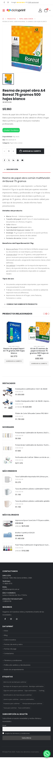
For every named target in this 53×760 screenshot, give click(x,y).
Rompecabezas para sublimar (32, 703)
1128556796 (6, 601)
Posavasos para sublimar (11, 703)
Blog (5, 635)
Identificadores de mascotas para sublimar (17, 695)
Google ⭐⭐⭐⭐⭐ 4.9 (25, 2)
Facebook (4, 160)
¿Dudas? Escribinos (11, 130)
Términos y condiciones (13, 660)
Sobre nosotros (10, 640)
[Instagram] (8, 2)
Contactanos (9, 653)
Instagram (11, 618)
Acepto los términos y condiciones (17, 733)
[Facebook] (4, 2)
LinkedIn (13, 160)
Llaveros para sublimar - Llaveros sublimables (18, 699)
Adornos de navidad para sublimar (14, 682)
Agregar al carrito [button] (14, 363)
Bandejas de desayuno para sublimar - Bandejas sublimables (23, 686)
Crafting (41, 690)
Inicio (6, 631)
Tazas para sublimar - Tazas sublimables (16, 708)
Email (22, 160)
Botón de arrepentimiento (14, 669)
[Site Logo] (15, 10)
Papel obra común (16, 143)
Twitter (9, 160)
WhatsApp (16, 618)
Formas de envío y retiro (13, 644)
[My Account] (40, 10)
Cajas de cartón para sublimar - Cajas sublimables (19, 690)
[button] (4, 10)
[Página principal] (3, 18)
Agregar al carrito (32, 151)
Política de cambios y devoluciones (17, 665)
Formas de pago (10, 649)
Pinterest (18, 160)
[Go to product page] (14, 332)
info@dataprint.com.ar (10, 589)
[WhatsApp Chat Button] (47, 754)
